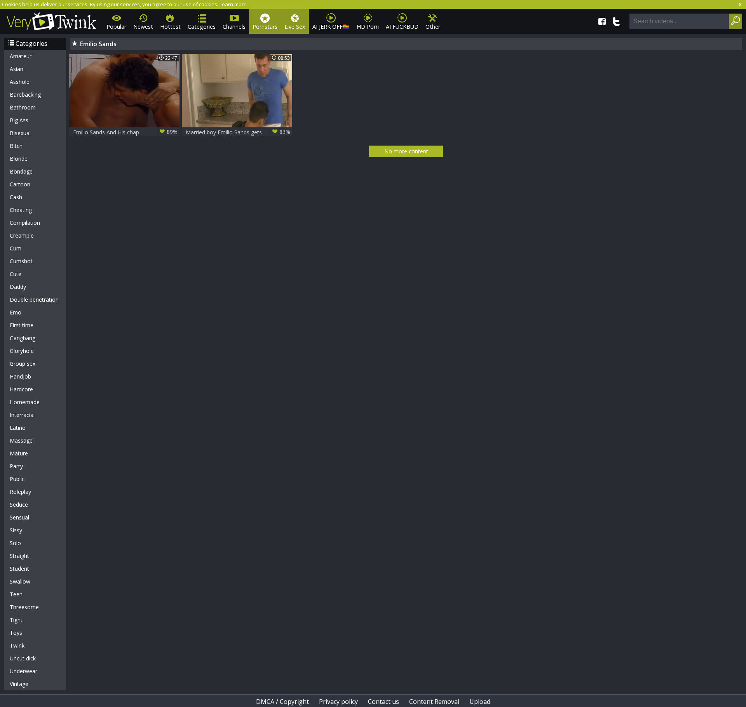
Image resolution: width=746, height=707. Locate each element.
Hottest (170, 26)
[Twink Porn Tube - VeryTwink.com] (51, 20)
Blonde (19, 158)
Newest (143, 26)
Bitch (16, 145)
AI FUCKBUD (402, 26)
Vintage (19, 684)
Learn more (233, 4)
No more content (406, 151)
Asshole (20, 81)
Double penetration (34, 299)
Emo (15, 312)
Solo (15, 543)
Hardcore (21, 389)
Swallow (20, 581)
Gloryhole (22, 350)
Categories (202, 26)
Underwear (23, 671)
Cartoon (20, 184)
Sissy (16, 530)
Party (16, 466)
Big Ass (19, 120)
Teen (16, 594)
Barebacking (25, 94)
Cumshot (21, 261)
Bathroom (23, 107)
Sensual (19, 517)
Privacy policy (338, 701)
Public (17, 479)
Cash (16, 197)
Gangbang (22, 338)
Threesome (24, 607)
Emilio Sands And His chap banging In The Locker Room (125, 132)
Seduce (19, 504)
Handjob (20, 376)
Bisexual (20, 133)
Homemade (25, 402)
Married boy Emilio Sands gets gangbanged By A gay (238, 132)
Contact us (383, 701)
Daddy (18, 286)
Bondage (21, 171)
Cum (15, 248)
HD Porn (368, 26)
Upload (479, 701)
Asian (16, 69)
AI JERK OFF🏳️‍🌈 (331, 26)
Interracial (22, 415)
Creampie (22, 235)
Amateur (20, 56)
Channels (234, 26)
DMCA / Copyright (282, 701)
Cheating (21, 210)
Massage (21, 440)
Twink (17, 645)
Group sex (22, 363)
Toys (16, 632)
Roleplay (20, 491)
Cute (15, 274)
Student (19, 568)
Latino (18, 427)
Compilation (25, 222)
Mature (19, 453)
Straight (19, 555)
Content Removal (434, 701)
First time (21, 325)
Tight (16, 620)
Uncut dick (23, 658)
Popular (116, 26)
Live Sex (294, 26)
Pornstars (265, 26)
